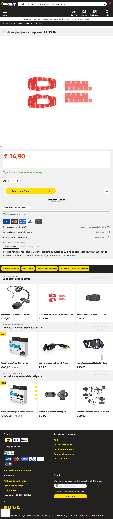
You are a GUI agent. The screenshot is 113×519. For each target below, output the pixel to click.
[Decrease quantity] (9, 180)
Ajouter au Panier (21, 191)
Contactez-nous (61, 458)
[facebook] (18, 507)
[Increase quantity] (18, 180)
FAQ (56, 440)
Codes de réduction (63, 444)
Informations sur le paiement (18, 470)
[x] (9, 507)
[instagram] (5, 507)
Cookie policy (10, 490)
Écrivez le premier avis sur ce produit (15, 207)
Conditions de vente (13, 485)
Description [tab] (11, 246)
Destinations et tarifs (64, 449)
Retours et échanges (64, 454)
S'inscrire (70, 496)
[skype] (14, 507)
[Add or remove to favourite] (107, 191)
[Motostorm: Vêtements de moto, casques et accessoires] (9, 4)
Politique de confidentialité (16, 481)
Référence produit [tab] (30, 246)
